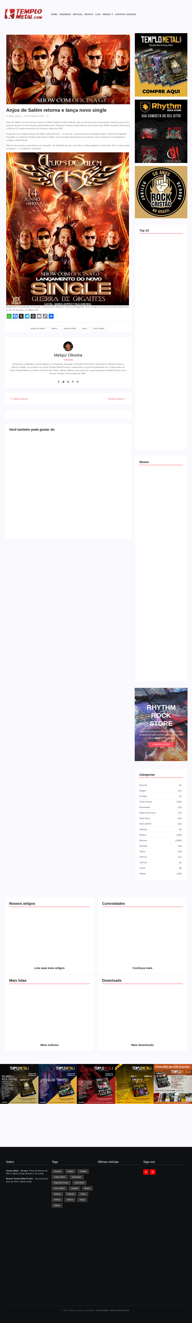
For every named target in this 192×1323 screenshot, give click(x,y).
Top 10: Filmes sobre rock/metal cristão (158, 407)
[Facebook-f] (58, 381)
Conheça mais (142, 968)
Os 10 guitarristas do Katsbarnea (29, 1010)
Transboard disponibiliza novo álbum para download (163, 1010)
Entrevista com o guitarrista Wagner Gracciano (29, 1036)
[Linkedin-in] (68, 381)
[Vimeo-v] (77, 381)
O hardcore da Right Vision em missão (29, 933)
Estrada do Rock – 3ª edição (153, 498)
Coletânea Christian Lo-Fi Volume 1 (122, 1036)
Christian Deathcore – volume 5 (163, 1036)
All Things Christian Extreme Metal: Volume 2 (122, 1010)
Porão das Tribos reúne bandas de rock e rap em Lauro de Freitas (159, 601)
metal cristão (70, 328)
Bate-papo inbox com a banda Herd (26, 471)
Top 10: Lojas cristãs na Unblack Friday (158, 440)
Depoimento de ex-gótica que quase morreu (67, 473)
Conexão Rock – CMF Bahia (153, 532)
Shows (144, 462)
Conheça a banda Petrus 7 (70, 1038)
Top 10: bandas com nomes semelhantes (159, 300)
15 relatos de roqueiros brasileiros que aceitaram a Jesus (158, 334)
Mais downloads (142, 1045)
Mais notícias (49, 1045)
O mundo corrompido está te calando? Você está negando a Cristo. (70, 932)
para (84, 328)
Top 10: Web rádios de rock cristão (156, 373)
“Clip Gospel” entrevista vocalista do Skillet (66, 522)
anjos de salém (38, 328)
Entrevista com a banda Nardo (105, 471)
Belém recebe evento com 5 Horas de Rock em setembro (160, 565)
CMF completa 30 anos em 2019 (70, 1010)
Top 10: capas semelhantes (152, 267)
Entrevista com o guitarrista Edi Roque (107, 522)
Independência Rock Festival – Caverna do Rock (160, 636)
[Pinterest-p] (72, 381)
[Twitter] (63, 381)
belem (54, 328)
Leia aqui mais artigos (49, 968)
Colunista (68, 359)
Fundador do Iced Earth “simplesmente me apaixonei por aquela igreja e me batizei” (118, 1261)
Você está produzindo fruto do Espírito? (70, 959)
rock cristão (98, 328)
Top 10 (144, 230)
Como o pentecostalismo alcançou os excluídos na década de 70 (29, 958)
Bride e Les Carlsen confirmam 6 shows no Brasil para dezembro (160, 671)
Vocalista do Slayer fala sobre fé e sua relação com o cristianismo (28, 519)
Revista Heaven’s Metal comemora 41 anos (118, 1293)
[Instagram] (152, 1172)
